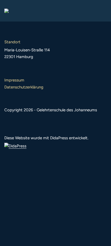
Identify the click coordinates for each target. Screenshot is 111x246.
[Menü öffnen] (102, 10)
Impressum (14, 80)
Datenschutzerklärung (23, 87)
